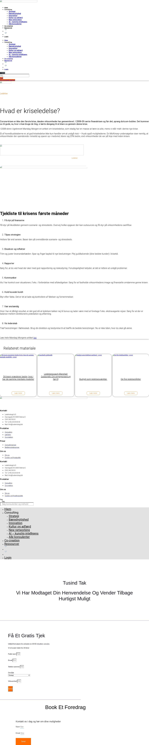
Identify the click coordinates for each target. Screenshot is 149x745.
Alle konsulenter (15, 24)
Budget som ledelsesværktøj (93, 379)
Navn (18, 727)
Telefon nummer (14, 667)
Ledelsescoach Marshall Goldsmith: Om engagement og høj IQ (56, 376)
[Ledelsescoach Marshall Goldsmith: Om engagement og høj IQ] (56, 362)
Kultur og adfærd (16, 18)
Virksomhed (12, 681)
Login (6, 36)
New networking (15, 20)
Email (10, 660)
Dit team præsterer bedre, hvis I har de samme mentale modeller (18, 377)
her (35, 337)
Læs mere (18, 393)
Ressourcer (8, 28)
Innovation (13, 16)
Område (11, 673)
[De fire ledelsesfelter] (131, 362)
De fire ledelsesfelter (131, 379)
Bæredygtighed (15, 13)
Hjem (6, 7)
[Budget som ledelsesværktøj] (93, 362)
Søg (1, 499)
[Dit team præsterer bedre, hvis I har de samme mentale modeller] (18, 362)
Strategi (12, 11)
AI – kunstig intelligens (18, 22)
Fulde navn (12, 654)
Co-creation (8, 26)
